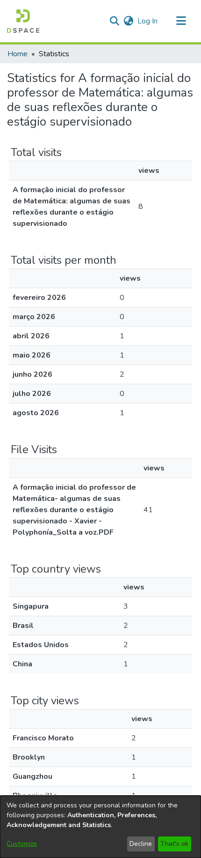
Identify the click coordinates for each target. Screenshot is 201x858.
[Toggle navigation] (181, 21)
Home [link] (17, 54)
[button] (23, 21)
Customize (22, 843)
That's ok (174, 843)
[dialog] (100, 827)
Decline (140, 843)
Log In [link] (147, 21)
